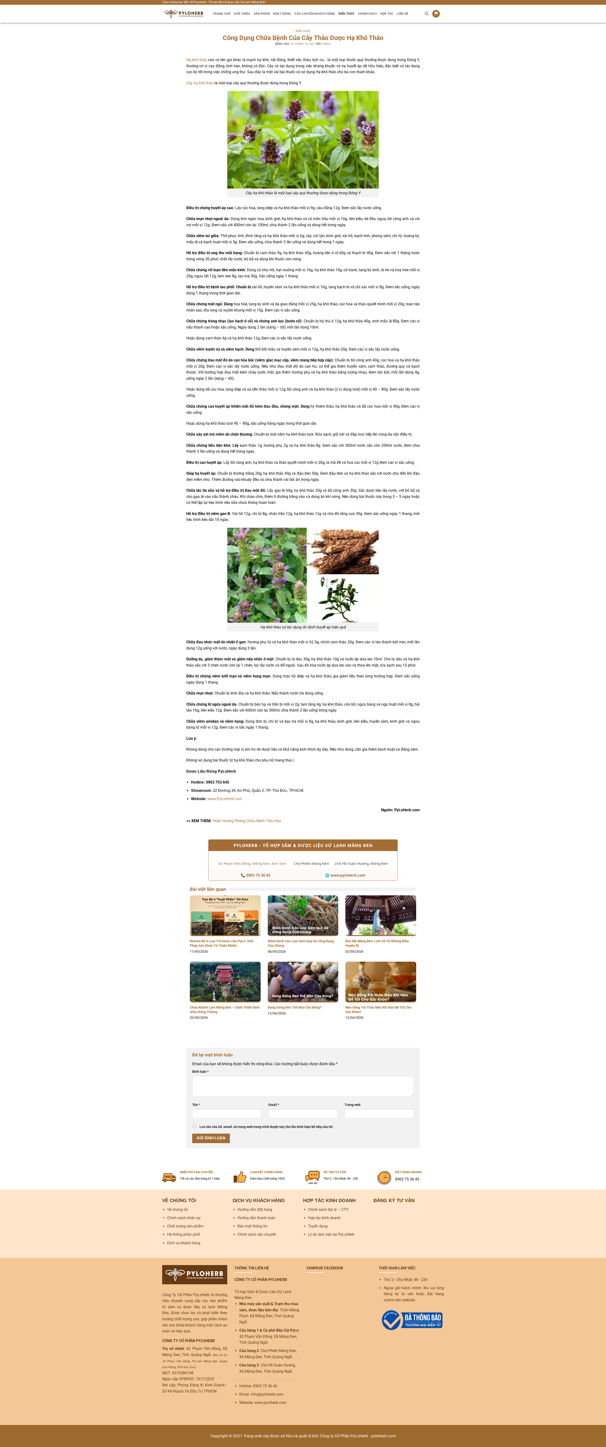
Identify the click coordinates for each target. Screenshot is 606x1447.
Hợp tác (387, 13)
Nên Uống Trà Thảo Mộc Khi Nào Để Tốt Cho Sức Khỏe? (378, 1009)
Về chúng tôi (177, 1209)
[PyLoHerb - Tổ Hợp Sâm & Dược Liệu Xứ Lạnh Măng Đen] (184, 13)
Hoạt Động (282, 13)
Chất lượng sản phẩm (185, 1226)
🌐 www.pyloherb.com (345, 875)
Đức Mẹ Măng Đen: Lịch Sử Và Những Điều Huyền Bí (377, 943)
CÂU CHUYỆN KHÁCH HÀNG (314, 13)
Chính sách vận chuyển (256, 1234)
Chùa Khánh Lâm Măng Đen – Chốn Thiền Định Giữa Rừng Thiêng (225, 1009)
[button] (436, 14)
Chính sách (367, 13)
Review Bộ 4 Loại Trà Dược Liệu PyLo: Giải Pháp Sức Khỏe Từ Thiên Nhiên (221, 943)
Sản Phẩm (262, 13)
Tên (196, 1105)
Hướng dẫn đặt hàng (254, 1209)
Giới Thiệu (242, 13)
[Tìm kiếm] (426, 13)
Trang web (353, 1105)
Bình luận (200, 1072)
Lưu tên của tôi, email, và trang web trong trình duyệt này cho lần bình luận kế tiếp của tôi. (267, 1127)
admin (326, 43)
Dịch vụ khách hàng (183, 1243)
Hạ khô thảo (196, 60)
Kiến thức (347, 13)
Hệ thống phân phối (183, 1234)
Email (273, 1105)
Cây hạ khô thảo (200, 83)
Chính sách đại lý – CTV (328, 1209)
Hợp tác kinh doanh (324, 1218)
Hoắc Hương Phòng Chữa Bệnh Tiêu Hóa (247, 821)
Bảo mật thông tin (252, 1226)
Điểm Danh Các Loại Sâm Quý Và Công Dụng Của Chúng (301, 943)
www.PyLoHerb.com (225, 799)
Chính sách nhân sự (184, 1218)
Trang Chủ (222, 13)
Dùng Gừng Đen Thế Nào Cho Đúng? (294, 1007)
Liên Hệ (402, 13)
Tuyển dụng (318, 1226)
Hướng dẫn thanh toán (256, 1218)
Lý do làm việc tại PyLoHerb (331, 1234)
